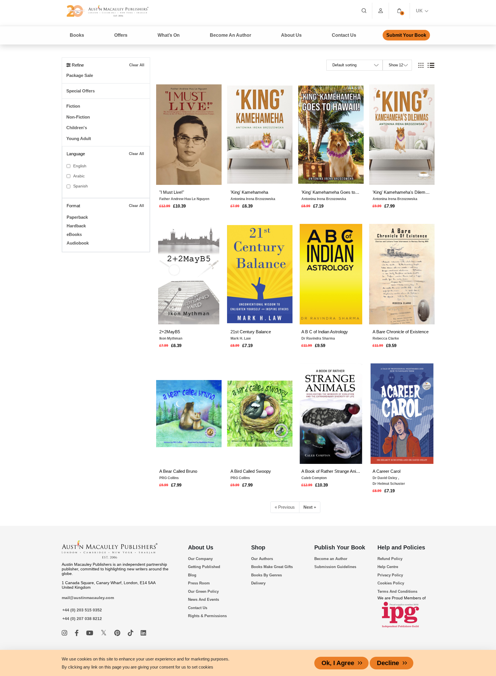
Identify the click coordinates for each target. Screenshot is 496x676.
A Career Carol (386, 471)
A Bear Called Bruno (178, 471)
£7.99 (389, 206)
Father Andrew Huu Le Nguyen (184, 199)
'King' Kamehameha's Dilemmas (402, 192)
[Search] (364, 10)
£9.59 (320, 345)
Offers (120, 35)
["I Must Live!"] (189, 134)
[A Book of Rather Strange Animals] (331, 413)
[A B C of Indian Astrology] (331, 274)
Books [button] (77, 35)
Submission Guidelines (335, 567)
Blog (192, 575)
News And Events (203, 599)
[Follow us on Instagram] (65, 633)
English (79, 166)
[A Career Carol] (402, 413)
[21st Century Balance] (259, 274)
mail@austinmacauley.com (88, 597)
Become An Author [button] (230, 35)
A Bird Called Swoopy (250, 471)
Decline (388, 663)
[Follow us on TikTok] (131, 633)
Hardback (76, 225)
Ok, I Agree (337, 663)
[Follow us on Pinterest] (118, 633)
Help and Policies (401, 547)
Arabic (79, 176)
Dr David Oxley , (386, 478)
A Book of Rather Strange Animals (330, 471)
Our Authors (262, 559)
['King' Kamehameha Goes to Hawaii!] (331, 134)
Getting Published (204, 567)
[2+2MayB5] (189, 274)
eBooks (74, 234)
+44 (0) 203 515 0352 (82, 610)
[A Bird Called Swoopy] (259, 413)
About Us (200, 547)
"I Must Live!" (171, 192)
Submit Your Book (406, 35)
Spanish (80, 186)
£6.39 (247, 206)
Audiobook (78, 243)
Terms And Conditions (397, 591)
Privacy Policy (390, 575)
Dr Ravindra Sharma (318, 338)
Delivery (258, 583)
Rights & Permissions (207, 616)
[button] (399, 10)
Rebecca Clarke (386, 338)
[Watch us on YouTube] (90, 633)
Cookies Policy (390, 583)
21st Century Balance (250, 331)
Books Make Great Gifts (272, 567)
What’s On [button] (169, 35)
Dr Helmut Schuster (389, 484)
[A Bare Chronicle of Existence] (402, 274)
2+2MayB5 (169, 331)
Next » (309, 507)
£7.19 (318, 206)
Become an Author (330, 559)
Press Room (199, 583)
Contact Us (344, 35)
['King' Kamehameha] (259, 134)
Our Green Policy (203, 591)
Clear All (136, 65)
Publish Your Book (339, 547)
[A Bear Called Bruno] (189, 413)
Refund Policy (389, 559)
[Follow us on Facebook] (77, 633)
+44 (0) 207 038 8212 (82, 618)
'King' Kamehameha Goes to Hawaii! (330, 192)
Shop (258, 547)
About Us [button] (291, 35)
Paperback (77, 217)
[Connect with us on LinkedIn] (143, 633)
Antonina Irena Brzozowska (252, 199)
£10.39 (179, 206)
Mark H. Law (240, 338)
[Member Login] (381, 10)
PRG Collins (169, 478)
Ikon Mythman (170, 338)
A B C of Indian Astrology (324, 331)
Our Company (200, 559)
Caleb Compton (314, 478)
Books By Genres (266, 575)
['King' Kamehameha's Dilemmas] (402, 134)
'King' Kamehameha (249, 192)
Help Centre (387, 567)
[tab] (420, 65)
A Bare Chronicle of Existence (401, 331)
